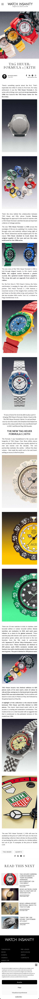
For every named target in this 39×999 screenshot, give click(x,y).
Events (4, 955)
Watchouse (25, 952)
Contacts (25, 957)
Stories (4, 957)
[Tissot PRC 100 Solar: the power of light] (9, 923)
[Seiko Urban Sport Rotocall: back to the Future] (9, 909)
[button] (36, 965)
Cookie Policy (18, 996)
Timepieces (5, 949)
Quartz (18, 852)
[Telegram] (32, 75)
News (4, 10)
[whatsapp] (35, 75)
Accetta (19, 982)
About (23, 955)
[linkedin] (29, 75)
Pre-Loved (25, 949)
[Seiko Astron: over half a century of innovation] (9, 894)
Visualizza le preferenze (19, 992)
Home (1, 10)
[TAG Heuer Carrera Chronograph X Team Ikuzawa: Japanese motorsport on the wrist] (9, 880)
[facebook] (26, 75)
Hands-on (5, 960)
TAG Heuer (7, 852)
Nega (19, 987)
